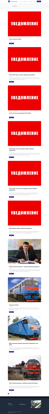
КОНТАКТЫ (38, 1)
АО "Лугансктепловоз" (14, 1)
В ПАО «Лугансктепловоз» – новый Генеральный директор (24, 266)
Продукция (25, 1)
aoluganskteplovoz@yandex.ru (23, 404)
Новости (34, 1)
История (21, 1)
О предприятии (30, 1)
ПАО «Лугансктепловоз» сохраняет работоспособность (23, 383)
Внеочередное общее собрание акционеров (20, 228)
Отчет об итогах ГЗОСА (15, 39)
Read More (11, 43)
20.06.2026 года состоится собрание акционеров (22, 74)
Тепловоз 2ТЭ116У (13, 305)
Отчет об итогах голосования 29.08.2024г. (20, 113)
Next (11, 393)
